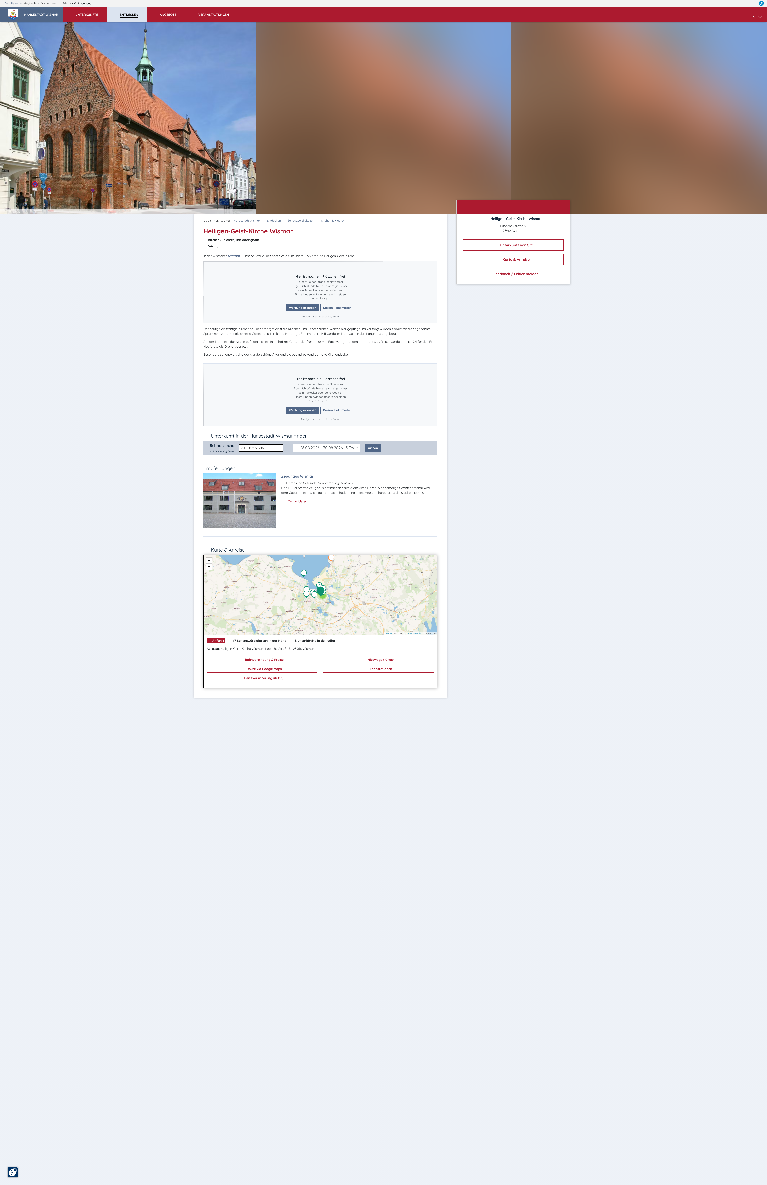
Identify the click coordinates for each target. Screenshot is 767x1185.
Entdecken (274, 220)
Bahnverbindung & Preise (264, 660)
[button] (43, 13)
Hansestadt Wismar (247, 220)
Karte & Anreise (516, 259)
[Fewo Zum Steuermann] (332, 558)
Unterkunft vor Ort (516, 245)
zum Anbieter (296, 501)
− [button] (209, 566)
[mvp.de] (761, 3)
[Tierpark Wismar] (307, 594)
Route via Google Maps (264, 669)
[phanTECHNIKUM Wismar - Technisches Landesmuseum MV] (307, 590)
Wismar (77, 3)
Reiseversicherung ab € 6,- (263, 678)
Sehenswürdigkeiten (301, 220)
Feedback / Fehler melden (515, 274)
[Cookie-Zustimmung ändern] (13, 1172)
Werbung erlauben (302, 308)
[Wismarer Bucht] (305, 574)
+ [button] (209, 560)
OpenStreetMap (415, 633)
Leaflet (388, 633)
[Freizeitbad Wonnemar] (315, 595)
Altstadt (234, 256)
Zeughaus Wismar (297, 476)
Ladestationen (380, 669)
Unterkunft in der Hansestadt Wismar (259, 436)
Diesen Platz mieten (337, 308)
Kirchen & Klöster (332, 220)
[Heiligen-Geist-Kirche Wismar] (321, 591)
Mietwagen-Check (380, 660)
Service (758, 17)
